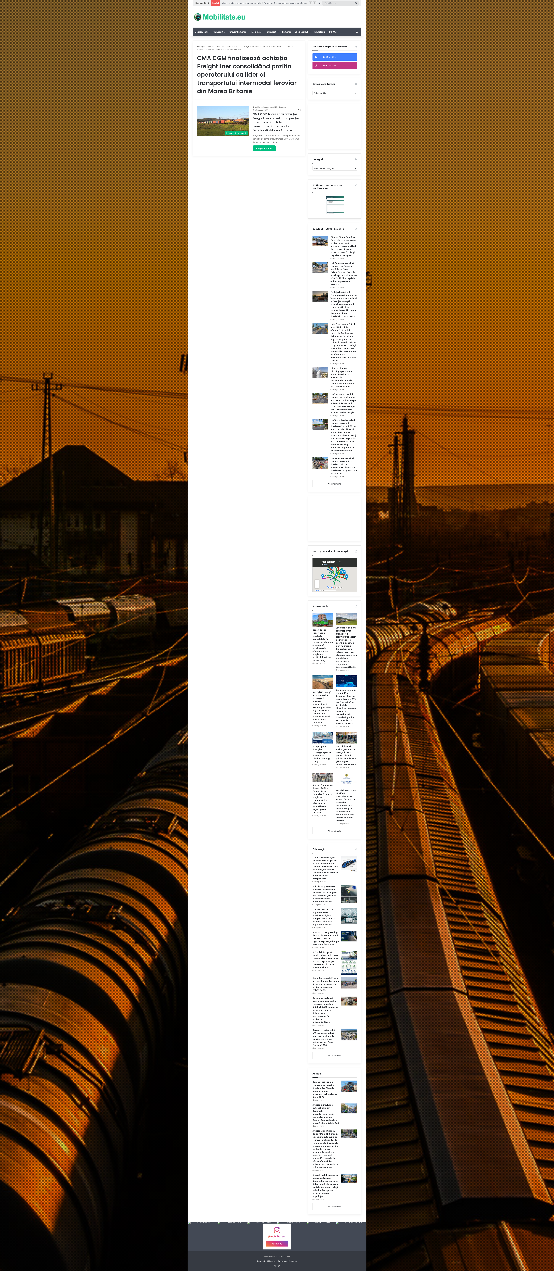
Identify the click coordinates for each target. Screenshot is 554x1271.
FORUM (333, 32)
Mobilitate (256, 32)
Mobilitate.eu (201, 32)
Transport (218, 32)
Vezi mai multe (334, 484)
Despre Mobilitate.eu (266, 1261)
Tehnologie (319, 32)
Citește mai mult (264, 148)
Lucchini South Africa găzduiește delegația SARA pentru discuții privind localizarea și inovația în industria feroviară (346, 755)
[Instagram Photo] (203, 1236)
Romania (286, 32)
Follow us (277, 1243)
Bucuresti (272, 32)
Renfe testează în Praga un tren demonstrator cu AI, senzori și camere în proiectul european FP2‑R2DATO (325, 984)
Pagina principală (206, 46)
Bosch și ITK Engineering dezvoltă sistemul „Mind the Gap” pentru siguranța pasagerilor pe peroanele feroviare (325, 938)
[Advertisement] (305, 15)
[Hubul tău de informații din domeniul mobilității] (219, 17)
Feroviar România (237, 32)
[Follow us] (277, 1231)
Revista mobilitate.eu (287, 1261)
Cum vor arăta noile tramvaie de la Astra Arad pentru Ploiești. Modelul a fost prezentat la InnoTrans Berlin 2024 (324, 1090)
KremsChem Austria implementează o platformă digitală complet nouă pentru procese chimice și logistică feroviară (323, 917)
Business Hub (301, 32)
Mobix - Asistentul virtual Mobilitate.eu (270, 107)
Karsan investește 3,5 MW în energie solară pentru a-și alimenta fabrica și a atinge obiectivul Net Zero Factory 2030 (323, 1038)
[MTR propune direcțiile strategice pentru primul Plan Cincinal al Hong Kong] (322, 737)
